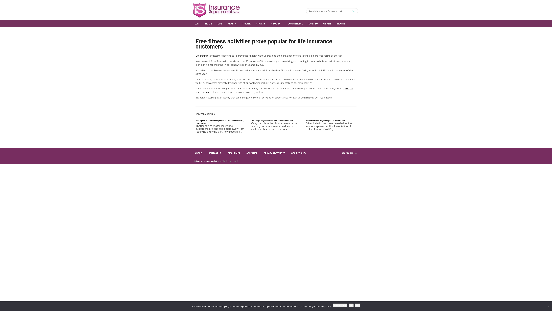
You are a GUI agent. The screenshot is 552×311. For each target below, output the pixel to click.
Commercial (295, 23)
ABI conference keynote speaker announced (325, 121)
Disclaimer (234, 153)
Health (232, 23)
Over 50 (313, 23)
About (198, 153)
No (351, 305)
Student (276, 23)
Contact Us (214, 153)
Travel (246, 23)
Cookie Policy (298, 153)
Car (197, 23)
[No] (548, 306)
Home (208, 23)
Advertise (251, 153)
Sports (261, 23)
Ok (357, 305)
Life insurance (203, 55)
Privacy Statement (274, 153)
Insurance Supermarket (206, 161)
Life (219, 23)
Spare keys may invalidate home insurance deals (272, 121)
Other (327, 23)
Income (341, 23)
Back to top (348, 153)
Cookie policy (340, 305)
